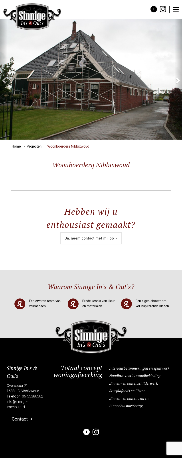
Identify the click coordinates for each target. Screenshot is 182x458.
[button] (3, 79)
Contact (20, 419)
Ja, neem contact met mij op (90, 238)
